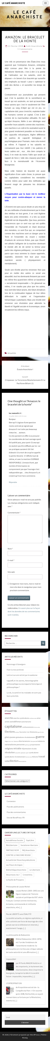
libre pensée (33, 741)
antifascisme (32, 718)
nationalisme (10, 744)
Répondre (13, 482)
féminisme (33, 732)
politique (27, 745)
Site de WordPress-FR (16, 817)
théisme (35, 757)
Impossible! (11, 959)
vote (7, 761)
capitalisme (13, 726)
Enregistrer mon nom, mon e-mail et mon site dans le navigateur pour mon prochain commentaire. (25, 587)
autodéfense (15, 721)
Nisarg (25, 1038)
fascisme (22, 732)
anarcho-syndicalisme (21, 718)
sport (27, 753)
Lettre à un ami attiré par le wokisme (22, 675)
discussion (37, 727)
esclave (17, 732)
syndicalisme (33, 752)
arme (39, 718)
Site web (11, 572)
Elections (10, 731)
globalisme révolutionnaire (25, 737)
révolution (10, 752)
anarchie (9, 718)
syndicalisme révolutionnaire (15, 757)
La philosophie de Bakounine (18, 935)
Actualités (12, 353)
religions (9, 748)
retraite (17, 748)
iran (12, 741)
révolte (34, 749)
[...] (20, 907)
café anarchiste (34, 46)
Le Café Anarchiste (13, 3)
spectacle (22, 753)
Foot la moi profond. (15, 669)
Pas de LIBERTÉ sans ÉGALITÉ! (18, 914)
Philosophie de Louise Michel (18, 886)
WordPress (34, 1035)
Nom (10, 548)
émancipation (22, 761)
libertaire (16, 741)
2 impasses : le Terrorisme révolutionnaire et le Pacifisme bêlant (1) (25, 380)
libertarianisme (24, 741)
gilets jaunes (10, 737)
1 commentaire (25, 49)
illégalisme (8, 741)
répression (26, 748)
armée (7, 722)
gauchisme (41, 732)
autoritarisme (26, 722)
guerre (40, 737)
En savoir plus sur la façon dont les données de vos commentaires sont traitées (24, 611)
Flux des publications (15, 806)
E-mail (11, 560)
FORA (27, 732)
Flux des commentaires (16, 812)
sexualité (17, 753)
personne (20, 744)
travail (41, 756)
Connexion (11, 801)
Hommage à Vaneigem (16, 664)
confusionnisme (28, 727)
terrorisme (29, 757)
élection (13, 761)
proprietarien (35, 745)
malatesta (41, 741)
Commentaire (14, 512)
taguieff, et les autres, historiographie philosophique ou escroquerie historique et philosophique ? (24, 683)
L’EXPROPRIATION (14, 983)
